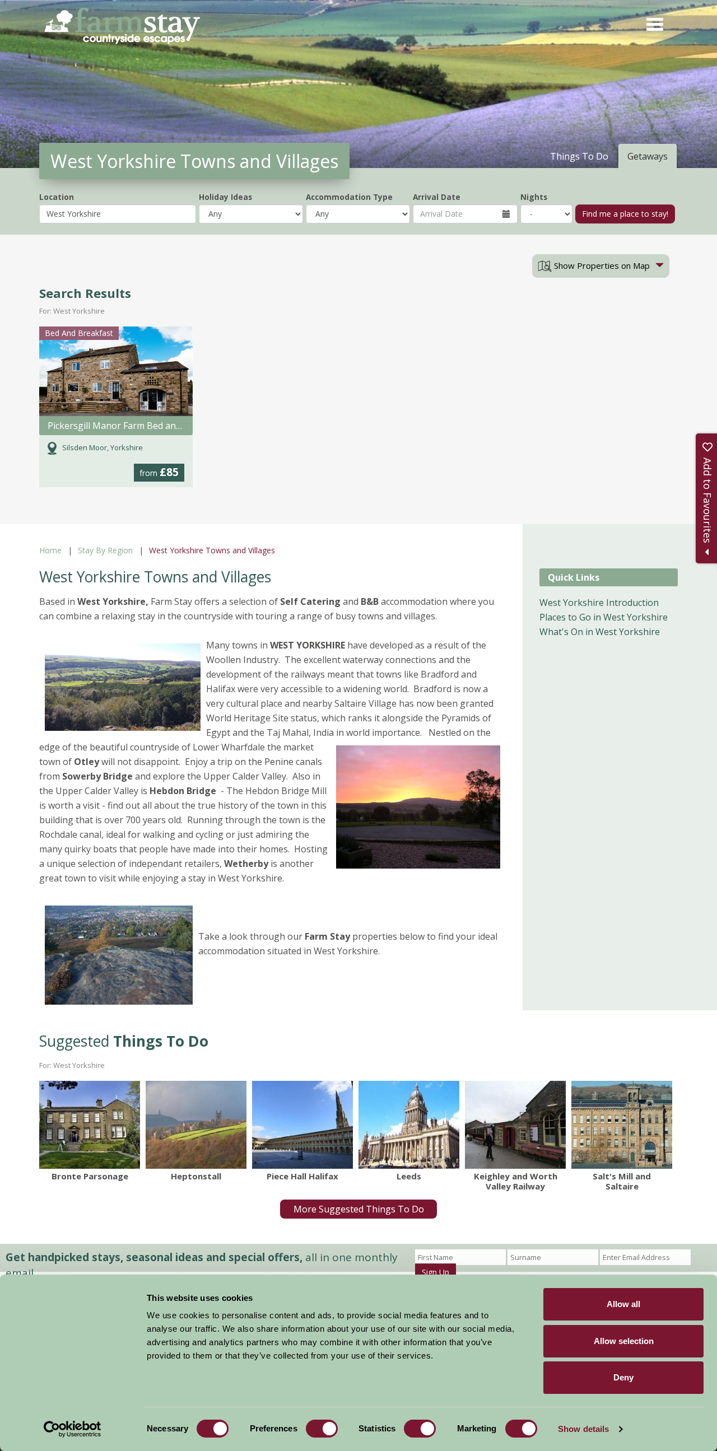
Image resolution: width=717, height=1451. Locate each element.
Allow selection (624, 1341)
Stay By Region (105, 550)
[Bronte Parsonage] (89, 1124)
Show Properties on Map (601, 265)
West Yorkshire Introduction (599, 602)
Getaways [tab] (647, 156)
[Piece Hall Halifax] (302, 1124)
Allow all (623, 1304)
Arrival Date (436, 197)
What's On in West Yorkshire (599, 632)
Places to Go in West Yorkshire (603, 617)
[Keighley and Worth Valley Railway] (515, 1124)
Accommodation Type (349, 197)
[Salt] (621, 1124)
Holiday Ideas (225, 197)
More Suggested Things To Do (359, 1209)
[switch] (322, 1429)
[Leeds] (408, 1124)
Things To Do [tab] (579, 156)
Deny (623, 1377)
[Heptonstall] (196, 1124)
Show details (583, 1429)
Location (56, 197)
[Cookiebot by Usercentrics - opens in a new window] (73, 1429)
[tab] (600, 266)
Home (50, 550)
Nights (533, 197)
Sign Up (435, 1272)
